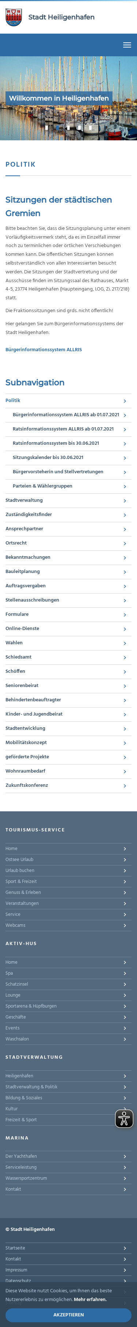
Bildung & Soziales (23, 1098)
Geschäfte (15, 1017)
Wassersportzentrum (26, 1178)
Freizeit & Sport (21, 1120)
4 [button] (79, 127)
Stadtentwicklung (25, 728)
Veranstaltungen (22, 903)
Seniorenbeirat (21, 686)
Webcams (15, 925)
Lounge (12, 995)
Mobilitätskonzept (26, 743)
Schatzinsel (16, 984)
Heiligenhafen (19, 1076)
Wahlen (14, 643)
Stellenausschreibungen (32, 600)
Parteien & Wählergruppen (42, 486)
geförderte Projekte (27, 757)
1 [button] (46, 127)
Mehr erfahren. (90, 1300)
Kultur (11, 1109)
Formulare (16, 614)
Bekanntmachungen (27, 557)
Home (11, 849)
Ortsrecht (16, 543)
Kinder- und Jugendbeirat (33, 714)
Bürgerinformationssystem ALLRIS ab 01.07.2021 (66, 415)
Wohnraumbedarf (25, 771)
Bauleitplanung (22, 572)
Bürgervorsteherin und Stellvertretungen (58, 472)
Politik (12, 401)
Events (12, 1028)
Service (12, 914)
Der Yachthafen (21, 1156)
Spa (9, 973)
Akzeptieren (68, 1315)
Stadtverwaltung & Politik (31, 1087)
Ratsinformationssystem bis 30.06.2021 (56, 443)
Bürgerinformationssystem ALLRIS (43, 350)
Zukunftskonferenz (26, 785)
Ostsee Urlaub (19, 860)
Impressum (16, 1270)
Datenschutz (18, 1281)
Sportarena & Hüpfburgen (31, 1006)
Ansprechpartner (24, 529)
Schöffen (15, 671)
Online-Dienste (22, 629)
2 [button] (57, 127)
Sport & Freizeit (21, 882)
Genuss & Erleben (23, 892)
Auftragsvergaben (25, 586)
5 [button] (90, 127)
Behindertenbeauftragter (33, 700)
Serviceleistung (21, 1167)
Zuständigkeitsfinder (28, 515)
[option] (68, 98)
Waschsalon (17, 1039)
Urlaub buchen (19, 871)
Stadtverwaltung (24, 500)
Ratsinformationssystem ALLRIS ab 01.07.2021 (63, 429)
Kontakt (13, 1189)
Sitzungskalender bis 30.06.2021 (48, 458)
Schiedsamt (18, 657)
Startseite (15, 1248)
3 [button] (68, 127)
